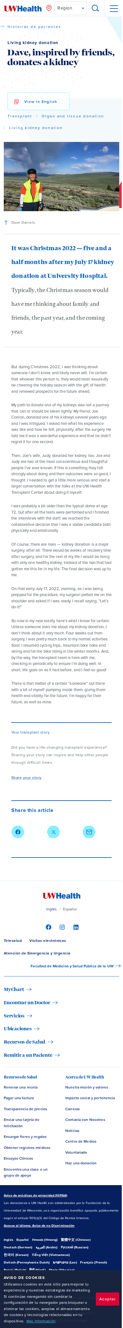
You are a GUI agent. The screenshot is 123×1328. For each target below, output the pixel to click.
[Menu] (113, 8)
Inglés (51, 909)
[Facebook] (48, 927)
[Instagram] (61, 927)
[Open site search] (95, 8)
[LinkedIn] (75, 927)
